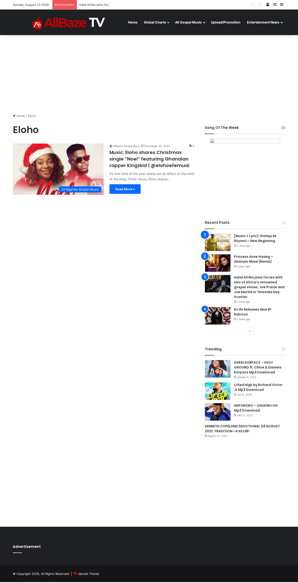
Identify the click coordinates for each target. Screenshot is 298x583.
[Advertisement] (149, 74)
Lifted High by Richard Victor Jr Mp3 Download (258, 387)
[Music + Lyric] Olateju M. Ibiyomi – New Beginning (255, 238)
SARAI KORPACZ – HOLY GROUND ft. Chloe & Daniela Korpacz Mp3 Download (257, 367)
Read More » (125, 189)
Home (132, 22)
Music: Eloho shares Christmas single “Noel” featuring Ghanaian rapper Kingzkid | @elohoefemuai (149, 159)
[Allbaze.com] (69, 22)
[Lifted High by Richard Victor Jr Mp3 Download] (217, 391)
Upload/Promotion (225, 22)
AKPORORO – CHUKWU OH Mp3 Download (256, 408)
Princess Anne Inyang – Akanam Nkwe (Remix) (253, 259)
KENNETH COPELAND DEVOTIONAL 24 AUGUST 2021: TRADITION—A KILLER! (242, 428)
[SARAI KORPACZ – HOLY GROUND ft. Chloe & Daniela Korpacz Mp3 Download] (217, 369)
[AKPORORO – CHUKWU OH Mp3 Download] (217, 412)
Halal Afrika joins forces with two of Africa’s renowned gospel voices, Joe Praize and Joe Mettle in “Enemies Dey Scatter (259, 287)
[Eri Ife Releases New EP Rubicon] (217, 316)
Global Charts (155, 22)
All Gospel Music (188, 22)
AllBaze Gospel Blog (126, 146)
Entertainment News (263, 22)
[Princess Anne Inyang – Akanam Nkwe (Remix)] (217, 263)
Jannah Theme (88, 574)
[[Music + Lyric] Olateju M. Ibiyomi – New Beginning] (217, 242)
